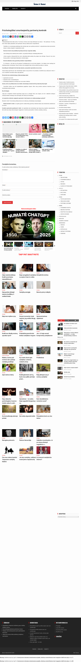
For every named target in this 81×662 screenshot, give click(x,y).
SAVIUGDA (61, 218)
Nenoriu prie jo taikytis (44, 292)
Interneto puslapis (6, 195)
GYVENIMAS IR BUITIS (65, 207)
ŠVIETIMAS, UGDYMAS (65, 203)
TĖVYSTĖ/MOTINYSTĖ (65, 199)
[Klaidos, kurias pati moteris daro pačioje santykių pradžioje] (9, 353)
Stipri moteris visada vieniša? (71, 367)
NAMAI (60, 205)
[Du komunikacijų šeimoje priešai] (9, 412)
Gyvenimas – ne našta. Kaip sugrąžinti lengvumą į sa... (27, 401)
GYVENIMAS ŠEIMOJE (65, 179)
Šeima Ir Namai (39, 4)
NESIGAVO (62, 184)
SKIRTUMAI (63, 194)
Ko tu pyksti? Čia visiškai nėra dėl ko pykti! (68, 119)
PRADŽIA (7, 8)
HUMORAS (62, 233)
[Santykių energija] (26, 288)
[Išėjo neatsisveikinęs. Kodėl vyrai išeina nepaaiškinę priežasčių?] (9, 271)
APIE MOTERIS (63, 190)
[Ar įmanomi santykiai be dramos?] (43, 453)
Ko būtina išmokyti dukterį (64, 107)
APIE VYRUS (63, 192)
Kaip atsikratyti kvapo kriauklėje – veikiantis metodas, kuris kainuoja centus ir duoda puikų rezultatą (68, 115)
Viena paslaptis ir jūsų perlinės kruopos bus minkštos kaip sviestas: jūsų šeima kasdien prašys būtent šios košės (68, 91)
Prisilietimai (40, 357)
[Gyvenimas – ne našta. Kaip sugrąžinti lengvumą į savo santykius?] (26, 395)
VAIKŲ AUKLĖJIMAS (65, 201)
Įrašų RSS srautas (60, 627)
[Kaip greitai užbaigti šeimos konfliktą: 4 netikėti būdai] (9, 288)
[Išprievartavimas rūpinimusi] (43, 312)
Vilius (31, 642)
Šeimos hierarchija (25, 440)
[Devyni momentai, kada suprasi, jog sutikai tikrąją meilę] (26, 312)
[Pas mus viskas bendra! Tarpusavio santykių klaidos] (9, 453)
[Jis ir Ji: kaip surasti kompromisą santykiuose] (43, 329)
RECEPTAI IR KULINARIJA (66, 212)
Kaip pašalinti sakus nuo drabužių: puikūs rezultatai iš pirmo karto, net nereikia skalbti (40, 638)
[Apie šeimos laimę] (9, 371)
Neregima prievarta (8, 440)
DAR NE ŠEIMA (5, 355)
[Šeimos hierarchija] (26, 436)
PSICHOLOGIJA (62, 216)
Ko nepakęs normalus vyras (70, 323)
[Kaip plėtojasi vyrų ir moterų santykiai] (43, 371)
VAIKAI (60, 197)
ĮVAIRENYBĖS (62, 222)
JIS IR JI (61, 188)
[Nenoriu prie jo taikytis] (43, 288)
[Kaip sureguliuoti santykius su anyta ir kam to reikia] (26, 271)
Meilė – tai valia (38, 642)
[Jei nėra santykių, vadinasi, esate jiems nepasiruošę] (26, 453)
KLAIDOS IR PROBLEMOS (28, 33)
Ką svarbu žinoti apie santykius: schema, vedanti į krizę (25, 360)
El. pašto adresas (6, 190)
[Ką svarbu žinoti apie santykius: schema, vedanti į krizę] (26, 353)
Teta (31, 629)
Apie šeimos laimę (8, 375)
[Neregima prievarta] (9, 436)
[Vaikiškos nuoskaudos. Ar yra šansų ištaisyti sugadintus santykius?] (43, 436)
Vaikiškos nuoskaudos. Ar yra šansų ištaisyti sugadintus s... (45, 442)
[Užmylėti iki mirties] (43, 271)
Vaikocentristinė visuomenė (70, 328)
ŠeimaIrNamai (14, 33)
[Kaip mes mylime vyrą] (9, 312)
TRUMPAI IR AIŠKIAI (63, 220)
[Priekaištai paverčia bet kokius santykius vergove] (26, 329)
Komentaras (5, 169)
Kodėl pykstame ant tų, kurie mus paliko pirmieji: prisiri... (27, 377)
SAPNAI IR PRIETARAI (65, 231)
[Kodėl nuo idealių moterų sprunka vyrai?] (9, 329)
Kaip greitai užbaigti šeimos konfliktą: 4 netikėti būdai (8, 294)
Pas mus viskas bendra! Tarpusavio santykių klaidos (9, 459)
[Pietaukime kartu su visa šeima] (43, 412)
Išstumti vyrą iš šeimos (69, 376)
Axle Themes (76, 652)
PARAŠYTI (23, 8)
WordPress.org (59, 631)
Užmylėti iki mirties (42, 275)
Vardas (4, 185)
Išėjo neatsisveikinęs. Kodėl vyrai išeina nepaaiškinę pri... (9, 277)
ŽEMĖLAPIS (15, 8)
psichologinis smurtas (7, 156)
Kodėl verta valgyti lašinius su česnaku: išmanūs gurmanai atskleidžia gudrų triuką (71, 361)
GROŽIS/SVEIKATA (64, 214)
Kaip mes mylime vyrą (9, 316)
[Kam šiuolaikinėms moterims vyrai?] (43, 395)
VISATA (62, 227)
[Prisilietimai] (43, 353)
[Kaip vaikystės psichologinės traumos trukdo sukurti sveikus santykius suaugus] (9, 395)
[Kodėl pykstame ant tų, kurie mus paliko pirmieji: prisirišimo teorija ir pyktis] (26, 371)
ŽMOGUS (62, 224)
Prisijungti (58, 625)
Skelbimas (32, 636)
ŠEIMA (21, 33)
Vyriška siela (67, 372)
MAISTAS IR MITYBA (65, 209)
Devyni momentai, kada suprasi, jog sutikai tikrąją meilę (27, 318)
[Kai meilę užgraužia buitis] (26, 412)
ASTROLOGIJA (63, 229)
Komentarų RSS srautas (61, 629)
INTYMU (62, 181)
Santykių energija (24, 292)
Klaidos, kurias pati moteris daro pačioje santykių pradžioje (8, 360)
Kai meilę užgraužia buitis (27, 416)
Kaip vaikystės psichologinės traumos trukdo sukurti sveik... (9, 401)
